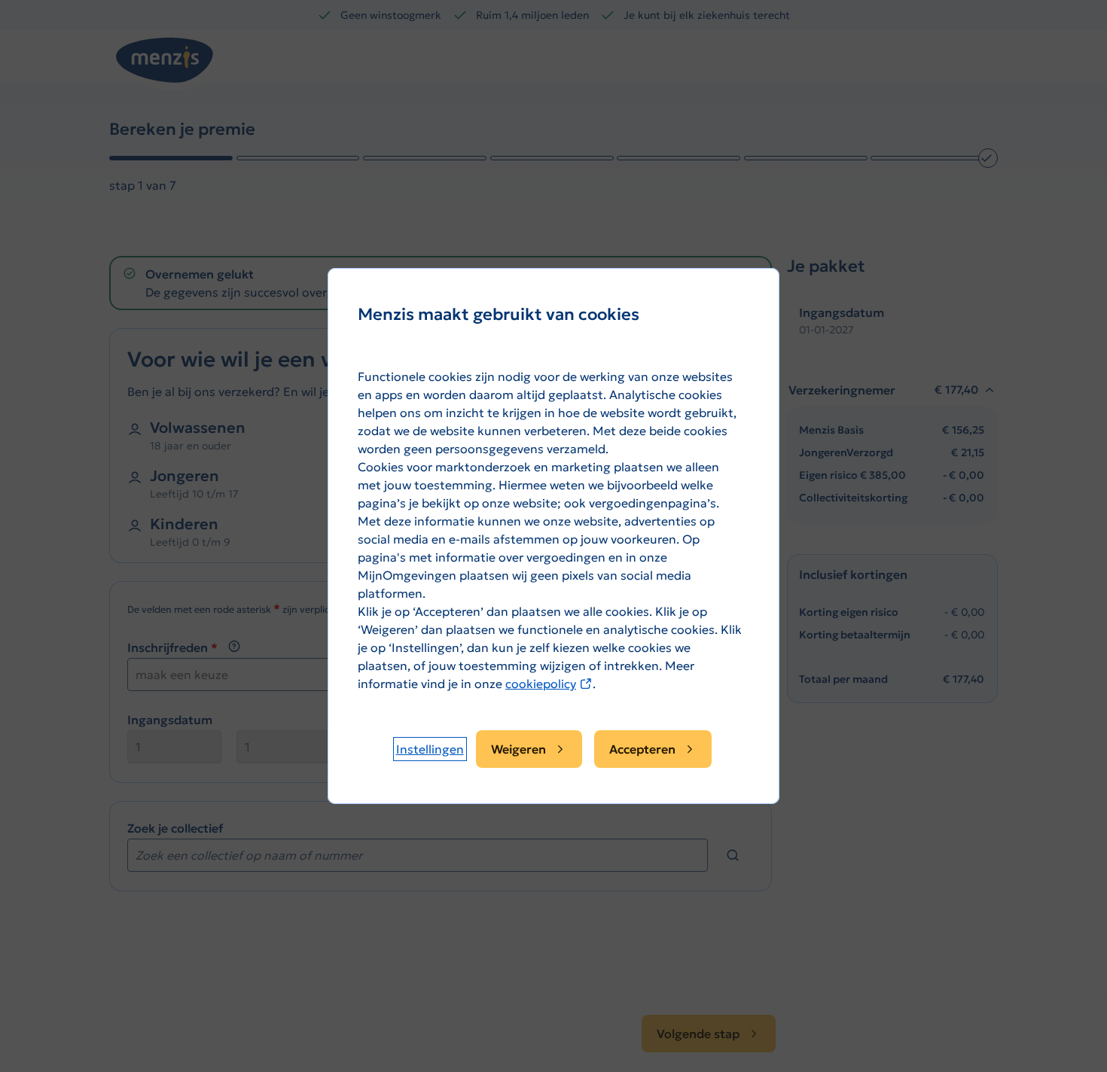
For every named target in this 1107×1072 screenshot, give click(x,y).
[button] (430, 749)
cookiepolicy (549, 683)
